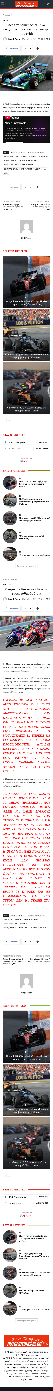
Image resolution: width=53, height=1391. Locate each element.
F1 (12, 15)
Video (6, 173)
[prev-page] (5, 420)
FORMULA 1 (43, 156)
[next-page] (9, 420)
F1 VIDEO (32, 156)
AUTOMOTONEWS (18, 152)
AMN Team (15, 39)
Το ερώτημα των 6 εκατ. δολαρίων (34, 555)
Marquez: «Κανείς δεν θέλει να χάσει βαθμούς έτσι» (40, 206)
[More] (38, 48)
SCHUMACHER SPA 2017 (30, 169)
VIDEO (8, 20)
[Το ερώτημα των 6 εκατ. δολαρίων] (10, 554)
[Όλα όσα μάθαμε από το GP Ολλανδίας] (10, 536)
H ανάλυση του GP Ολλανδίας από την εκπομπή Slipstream (26, 409)
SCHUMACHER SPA (11, 169)
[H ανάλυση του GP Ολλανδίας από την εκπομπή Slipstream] (26, 388)
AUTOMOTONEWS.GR (36, 152)
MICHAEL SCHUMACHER (28, 160)
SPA (44, 169)
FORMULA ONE (10, 160)
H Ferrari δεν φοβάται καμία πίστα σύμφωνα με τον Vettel (13, 206)
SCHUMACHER (27, 165)
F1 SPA (23, 156)
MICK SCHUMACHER (11, 165)
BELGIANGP (8, 156)
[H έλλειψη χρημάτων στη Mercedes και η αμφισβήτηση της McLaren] (26, 335)
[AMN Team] (5, 39)
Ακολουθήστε (42, 448)
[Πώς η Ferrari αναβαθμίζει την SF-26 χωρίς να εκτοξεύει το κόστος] (26, 282)
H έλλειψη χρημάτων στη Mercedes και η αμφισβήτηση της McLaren (26, 356)
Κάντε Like (43, 442)
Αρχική (6, 15)
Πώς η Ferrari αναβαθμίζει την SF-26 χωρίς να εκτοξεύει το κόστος (26, 303)
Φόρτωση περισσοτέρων (25, 566)
